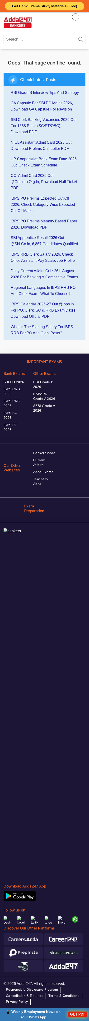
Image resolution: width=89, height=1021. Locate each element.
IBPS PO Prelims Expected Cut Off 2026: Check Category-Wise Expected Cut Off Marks (43, 204)
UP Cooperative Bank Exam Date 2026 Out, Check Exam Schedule (44, 162)
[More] (76, 17)
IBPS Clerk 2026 (12, 391)
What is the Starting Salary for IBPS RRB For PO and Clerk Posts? (42, 330)
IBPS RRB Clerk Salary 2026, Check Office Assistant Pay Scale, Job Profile (43, 257)
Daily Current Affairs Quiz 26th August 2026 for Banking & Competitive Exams (44, 274)
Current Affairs (39, 462)
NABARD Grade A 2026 (44, 396)
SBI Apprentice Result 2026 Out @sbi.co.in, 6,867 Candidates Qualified (44, 241)
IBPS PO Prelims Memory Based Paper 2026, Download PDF (44, 224)
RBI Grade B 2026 (43, 384)
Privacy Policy (17, 1001)
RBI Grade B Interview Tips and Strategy (45, 93)
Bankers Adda (44, 453)
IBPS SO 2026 (10, 415)
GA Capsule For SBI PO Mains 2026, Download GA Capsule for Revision (42, 106)
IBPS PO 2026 (10, 427)
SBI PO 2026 (14, 382)
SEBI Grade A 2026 (44, 408)
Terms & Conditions (64, 996)
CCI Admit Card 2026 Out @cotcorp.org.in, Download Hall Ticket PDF (44, 182)
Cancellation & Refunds (24, 996)
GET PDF (77, 1014)
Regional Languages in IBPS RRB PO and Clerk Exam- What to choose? (43, 290)
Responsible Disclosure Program (32, 989)
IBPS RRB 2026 (11, 403)
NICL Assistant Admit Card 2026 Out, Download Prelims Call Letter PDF (41, 145)
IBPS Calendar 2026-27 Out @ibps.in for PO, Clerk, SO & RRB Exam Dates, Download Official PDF (43, 310)
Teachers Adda (40, 481)
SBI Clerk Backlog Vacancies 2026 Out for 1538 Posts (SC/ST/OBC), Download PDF (43, 126)
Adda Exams (43, 472)
